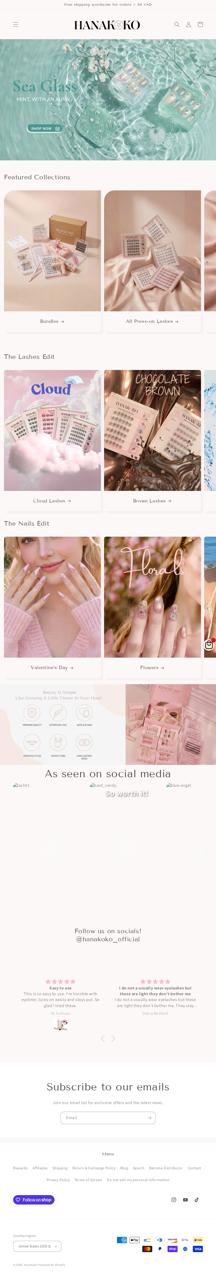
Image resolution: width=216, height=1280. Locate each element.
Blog (124, 1168)
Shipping (59, 1168)
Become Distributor (166, 1168)
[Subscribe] (149, 1118)
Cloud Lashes (49, 501)
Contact (194, 1168)
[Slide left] (9, 262)
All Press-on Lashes (149, 321)
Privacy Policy (58, 1179)
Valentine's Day (49, 668)
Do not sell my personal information (138, 1179)
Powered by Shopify (51, 1265)
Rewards (20, 1168)
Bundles (49, 321)
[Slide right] (207, 262)
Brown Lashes (149, 501)
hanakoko (31, 1265)
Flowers (149, 668)
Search (139, 1168)
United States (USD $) (35, 1246)
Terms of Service (88, 1179)
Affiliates (40, 1168)
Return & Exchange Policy (93, 1168)
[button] (16, 24)
